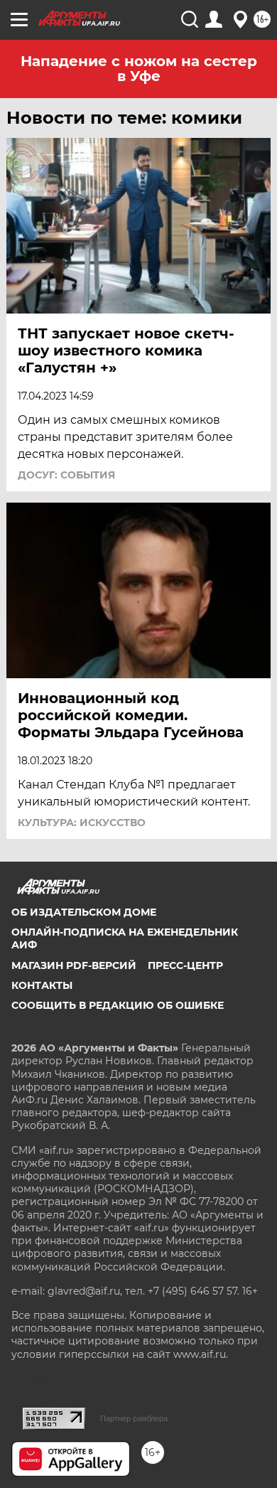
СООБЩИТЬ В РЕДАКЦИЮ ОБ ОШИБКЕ (117, 1005)
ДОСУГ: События (66, 475)
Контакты (41, 985)
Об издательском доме (83, 912)
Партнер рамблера (134, 1418)
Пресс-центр (185, 965)
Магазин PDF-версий (73, 965)
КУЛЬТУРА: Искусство (82, 823)
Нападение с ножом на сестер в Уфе (139, 69)
